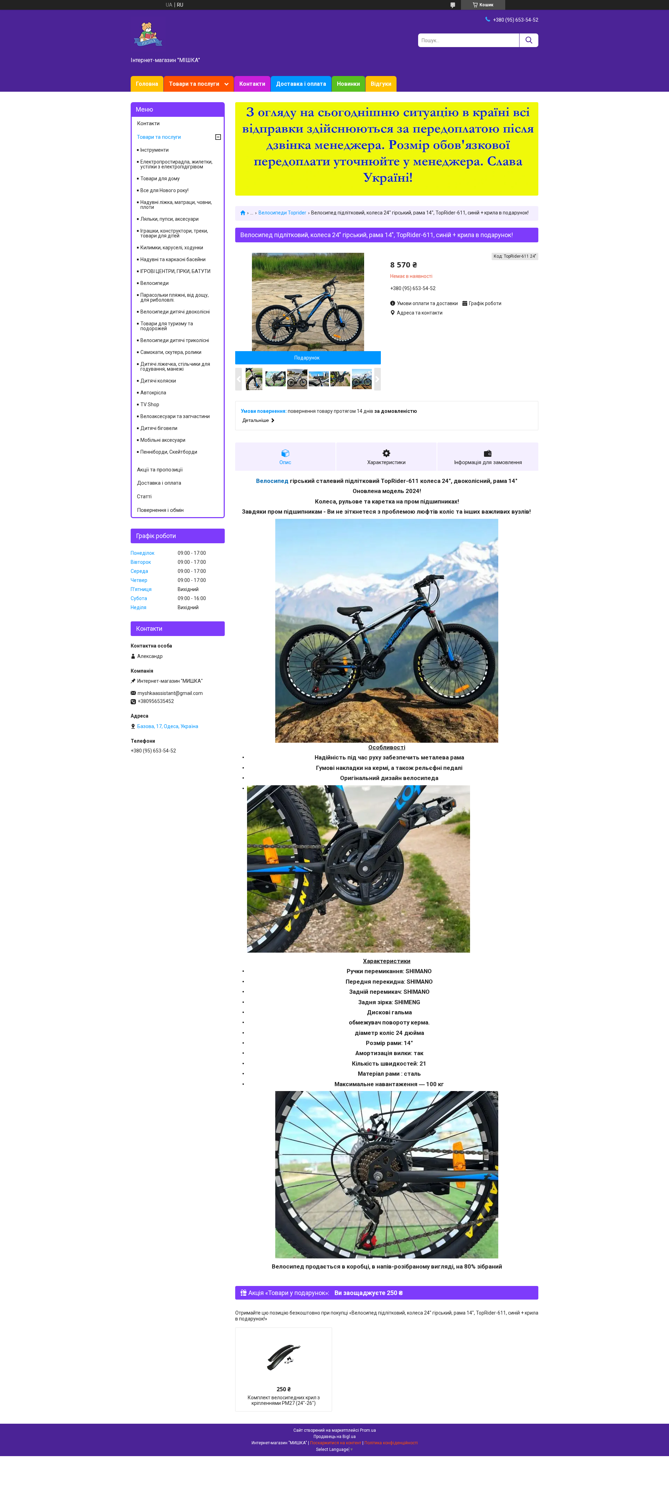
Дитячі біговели (158, 428)
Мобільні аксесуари (162, 440)
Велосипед (272, 480)
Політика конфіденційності (391, 1442)
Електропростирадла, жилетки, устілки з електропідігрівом (176, 164)
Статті (144, 496)
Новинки (348, 84)
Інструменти (154, 150)
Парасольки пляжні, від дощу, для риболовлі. (174, 297)
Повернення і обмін (160, 510)
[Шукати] (528, 40)
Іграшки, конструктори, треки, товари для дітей (174, 233)
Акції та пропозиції (160, 470)
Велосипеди (154, 283)
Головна (147, 84)
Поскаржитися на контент (335, 1442)
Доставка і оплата (301, 84)
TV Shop (149, 404)
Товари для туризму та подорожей (166, 326)
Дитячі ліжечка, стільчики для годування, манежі (175, 366)
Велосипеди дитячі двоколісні (175, 312)
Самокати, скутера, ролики (170, 352)
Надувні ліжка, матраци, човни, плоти (176, 204)
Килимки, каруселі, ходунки (171, 247)
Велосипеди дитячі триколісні (174, 340)
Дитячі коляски (158, 381)
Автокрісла (153, 392)
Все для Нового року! (164, 190)
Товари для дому (160, 178)
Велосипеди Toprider (282, 212)
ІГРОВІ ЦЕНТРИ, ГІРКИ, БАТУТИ (175, 271)
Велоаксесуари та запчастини (175, 416)
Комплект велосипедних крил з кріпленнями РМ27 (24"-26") (284, 1400)
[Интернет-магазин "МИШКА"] (148, 34)
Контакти (252, 84)
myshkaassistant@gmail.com (170, 693)
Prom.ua (368, 1430)
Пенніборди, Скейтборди (168, 452)
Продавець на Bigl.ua (335, 1436)
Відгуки (381, 84)
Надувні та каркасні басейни (173, 259)
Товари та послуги (194, 84)
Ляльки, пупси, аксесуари (169, 219)
